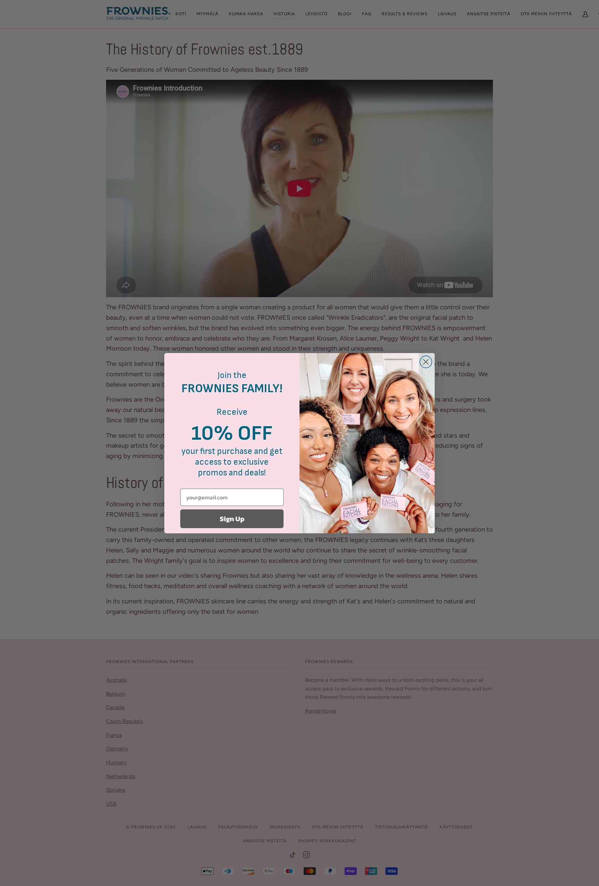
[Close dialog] (426, 362)
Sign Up (232, 519)
